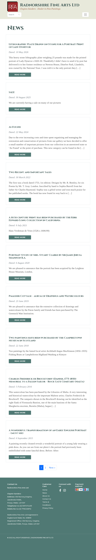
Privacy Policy (47, 508)
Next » (52, 467)
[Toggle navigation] (85, 14)
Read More (20, 75)
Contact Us (46, 499)
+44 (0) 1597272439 (24, 506)
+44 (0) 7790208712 (23, 509)
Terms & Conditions (46, 503)
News (44, 493)
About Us (46, 496)
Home (44, 490)
